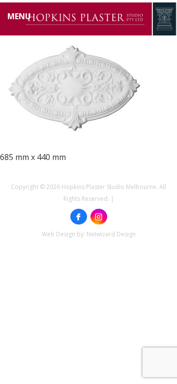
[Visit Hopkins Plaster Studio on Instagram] (98, 216)
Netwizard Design (111, 234)
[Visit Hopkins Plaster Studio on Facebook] (78, 216)
